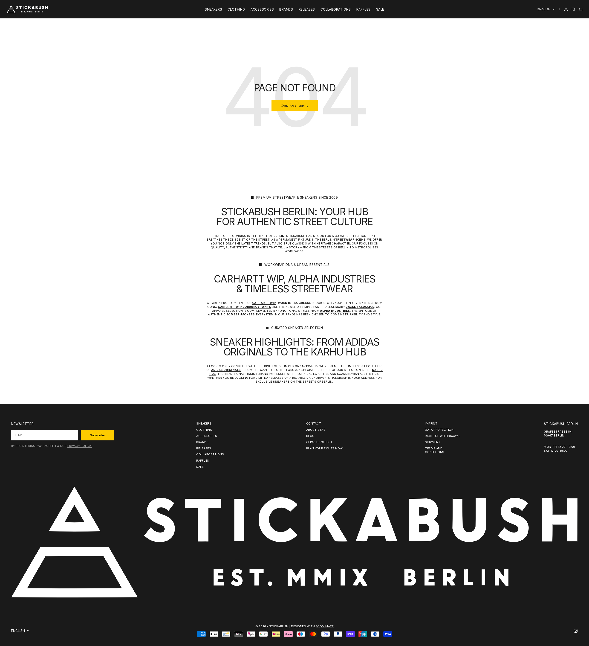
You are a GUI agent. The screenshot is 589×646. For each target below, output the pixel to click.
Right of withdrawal (442, 436)
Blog (310, 436)
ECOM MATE (325, 626)
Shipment (433, 442)
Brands (286, 9)
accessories (262, 9)
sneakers (213, 9)
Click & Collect (319, 442)
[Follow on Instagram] (575, 631)
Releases (307, 9)
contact (313, 423)
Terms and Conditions (434, 450)
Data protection (439, 429)
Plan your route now (324, 448)
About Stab (316, 429)
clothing (236, 9)
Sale (380, 9)
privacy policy (79, 446)
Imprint (431, 423)
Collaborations (335, 9)
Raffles (363, 9)
